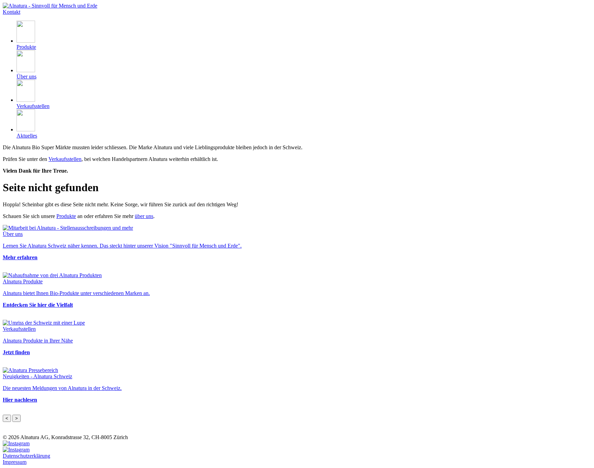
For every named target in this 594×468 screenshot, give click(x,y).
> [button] (16, 418)
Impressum (14, 462)
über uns (144, 216)
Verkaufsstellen (64, 159)
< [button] (7, 418)
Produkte (66, 216)
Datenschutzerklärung (26, 456)
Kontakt (11, 12)
